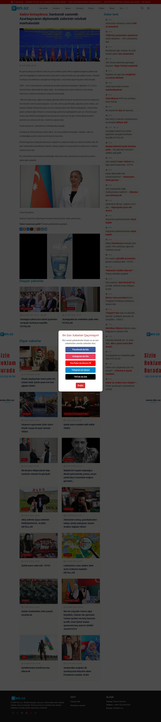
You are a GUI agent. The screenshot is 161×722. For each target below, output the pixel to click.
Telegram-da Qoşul (81, 370)
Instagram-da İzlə (80, 356)
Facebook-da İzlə (80, 349)
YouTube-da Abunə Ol (80, 363)
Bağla (80, 385)
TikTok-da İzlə (80, 377)
